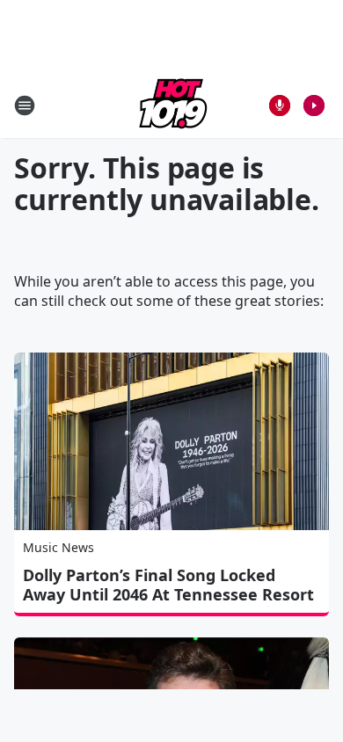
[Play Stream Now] (314, 105)
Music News (58, 547)
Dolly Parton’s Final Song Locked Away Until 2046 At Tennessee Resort (168, 584)
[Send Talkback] (279, 105)
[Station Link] (171, 105)
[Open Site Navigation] (24, 105)
